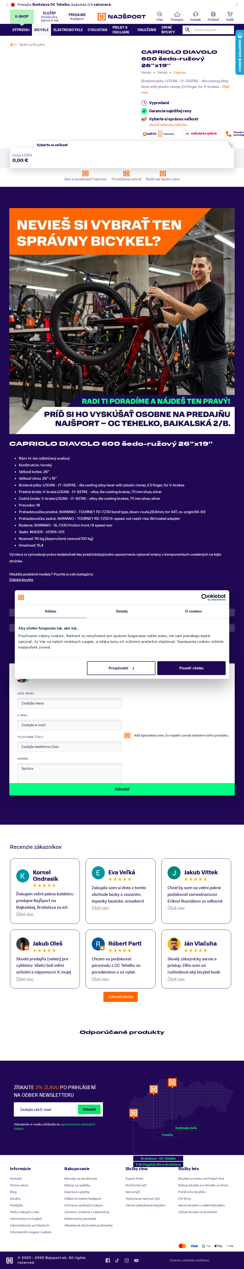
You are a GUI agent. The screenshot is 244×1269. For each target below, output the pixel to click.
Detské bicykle (21, 579)
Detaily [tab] (122, 611)
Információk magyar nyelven (31, 1232)
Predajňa (16, 1205)
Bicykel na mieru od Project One (201, 1178)
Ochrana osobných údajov (83, 1205)
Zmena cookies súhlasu (189, 1260)
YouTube (136, 1260)
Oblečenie (147, 30)
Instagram (127, 1260)
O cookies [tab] (193, 611)
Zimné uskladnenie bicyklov (146, 1205)
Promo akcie (19, 1185)
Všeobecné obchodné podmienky (88, 1225)
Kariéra (15, 1198)
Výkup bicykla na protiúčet (197, 1212)
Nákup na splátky (77, 1185)
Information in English (26, 1218)
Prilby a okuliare (121, 30)
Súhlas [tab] (50, 611)
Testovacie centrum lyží (143, 1198)
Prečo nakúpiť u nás (24, 1212)
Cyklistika (98, 30)
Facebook (108, 1260)
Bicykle (41, 30)
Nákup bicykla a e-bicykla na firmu (203, 1185)
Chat (160, 20)
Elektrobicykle (68, 30)
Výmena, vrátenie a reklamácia (86, 1212)
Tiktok (117, 1260)
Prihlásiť (213, 20)
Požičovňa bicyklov (192, 1192)
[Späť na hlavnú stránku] (122, 16)
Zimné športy (168, 30)
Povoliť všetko (191, 668)
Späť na (32, 44)
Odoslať (89, 1109)
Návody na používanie (80, 1178)
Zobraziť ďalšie (120, 997)
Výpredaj (21, 30)
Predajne (177, 20)
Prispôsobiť (118, 668)
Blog (13, 1192)
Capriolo (180, 72)
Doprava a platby (77, 1192)
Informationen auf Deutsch (29, 1225)
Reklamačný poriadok (80, 1218)
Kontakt (195, 20)
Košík (230, 20)
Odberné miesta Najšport (82, 1198)
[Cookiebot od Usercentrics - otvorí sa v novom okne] (205, 597)
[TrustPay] (230, 1246)
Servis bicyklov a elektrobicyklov (201, 1205)
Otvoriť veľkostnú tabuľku (168, 125)
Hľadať (188, 30)
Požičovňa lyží (136, 1185)
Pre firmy (184, 1198)
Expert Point (134, 1178)
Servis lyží (133, 1192)
